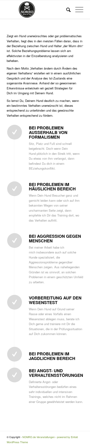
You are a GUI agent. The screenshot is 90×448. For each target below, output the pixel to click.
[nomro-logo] (37, 9)
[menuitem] (66, 9)
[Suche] (66, 9)
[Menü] (77, 9)
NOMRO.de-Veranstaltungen (38, 437)
